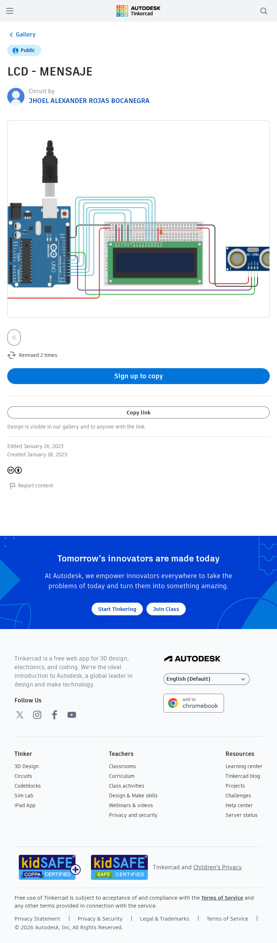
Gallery (26, 34)
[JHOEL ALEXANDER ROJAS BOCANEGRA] (16, 95)
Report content (35, 485)
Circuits (23, 776)
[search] (263, 10)
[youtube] (71, 714)
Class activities (126, 785)
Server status (241, 815)
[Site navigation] (9, 10)
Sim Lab (23, 795)
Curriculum (122, 776)
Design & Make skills (133, 795)
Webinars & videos (131, 805)
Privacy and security (133, 815)
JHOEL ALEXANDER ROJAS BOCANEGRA (89, 100)
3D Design (26, 766)
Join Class (166, 609)
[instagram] (37, 714)
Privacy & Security (100, 918)
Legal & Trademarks (164, 918)
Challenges (238, 795)
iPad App (24, 805)
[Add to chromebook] (193, 702)
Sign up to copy (138, 375)
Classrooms (122, 766)
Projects (235, 785)
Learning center (244, 766)
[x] (19, 714)
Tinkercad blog (242, 776)
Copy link (138, 412)
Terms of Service (222, 897)
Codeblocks (27, 785)
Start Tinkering (117, 609)
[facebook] (54, 714)
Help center (239, 805)
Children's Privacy (217, 867)
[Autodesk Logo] (192, 659)
